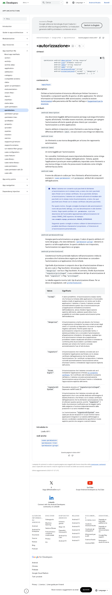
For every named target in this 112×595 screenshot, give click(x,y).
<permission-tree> (49, 443)
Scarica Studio (90, 540)
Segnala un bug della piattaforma (103, 521)
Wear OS (62, 527)
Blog (33, 545)
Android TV (62, 541)
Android (35, 526)
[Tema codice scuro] (101, 58)
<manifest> (46, 85)
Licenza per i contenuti (98, 464)
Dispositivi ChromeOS (63, 531)
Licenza (42, 584)
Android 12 (76, 537)
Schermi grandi (62, 522)
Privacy (47, 539)
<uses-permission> (62, 178)
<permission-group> (84, 242)
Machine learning (48, 524)
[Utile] (100, 37)
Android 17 (76, 519)
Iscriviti (86, 590)
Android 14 (76, 530)
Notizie (34, 542)
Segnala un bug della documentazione (104, 529)
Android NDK (89, 543)
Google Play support (103, 536)
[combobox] (52, 3)
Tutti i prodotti (37, 577)
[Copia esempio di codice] (103, 58)
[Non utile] (103, 37)
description (66, 60)
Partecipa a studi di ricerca (104, 541)
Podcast (35, 549)
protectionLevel (67, 71)
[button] (13, 32)
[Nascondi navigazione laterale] (26, 591)
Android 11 (75, 540)
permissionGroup (68, 69)
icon (63, 62)
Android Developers (43, 38)
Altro (25, 3)
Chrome (35, 566)
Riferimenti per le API (90, 535)
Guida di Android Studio (90, 525)
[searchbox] (15, 19)
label (63, 65)
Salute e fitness (50, 528)
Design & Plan (56, 38)
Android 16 (76, 523)
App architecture (11, 11)
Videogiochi (49, 519)
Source (34, 538)
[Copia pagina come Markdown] (80, 46)
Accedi (106, 3)
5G (46, 542)
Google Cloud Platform (40, 573)
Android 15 (76, 526)
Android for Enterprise (36, 530)
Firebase (35, 570)
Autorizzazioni (46, 101)
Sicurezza (35, 535)
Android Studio (95, 3)
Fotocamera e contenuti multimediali (50, 533)
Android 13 (76, 533)
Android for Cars (63, 536)
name (63, 67)
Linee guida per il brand (55, 584)
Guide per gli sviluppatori (89, 530)
